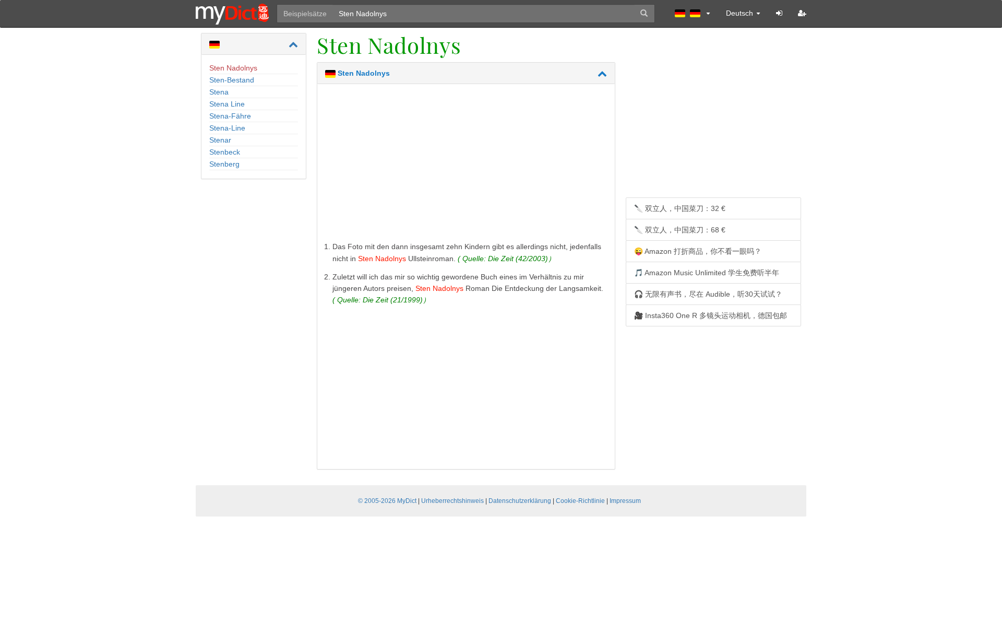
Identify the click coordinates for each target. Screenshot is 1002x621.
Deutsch (740, 13)
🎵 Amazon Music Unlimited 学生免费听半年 (706, 272)
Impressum (625, 501)
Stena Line (227, 104)
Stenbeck (224, 152)
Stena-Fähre (230, 116)
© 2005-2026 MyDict (387, 501)
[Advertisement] (466, 165)
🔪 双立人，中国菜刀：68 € (679, 230)
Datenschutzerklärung (519, 501)
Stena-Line (227, 128)
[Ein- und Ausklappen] (293, 44)
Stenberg (224, 164)
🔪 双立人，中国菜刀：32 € (679, 208)
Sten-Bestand (231, 80)
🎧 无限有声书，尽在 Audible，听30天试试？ (708, 294)
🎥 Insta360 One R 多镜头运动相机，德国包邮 (710, 315)
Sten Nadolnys (233, 68)
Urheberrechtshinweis (452, 501)
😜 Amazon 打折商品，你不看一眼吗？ (697, 251)
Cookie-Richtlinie (580, 501)
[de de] (692, 13)
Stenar (220, 140)
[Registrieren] (802, 13)
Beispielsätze (305, 13)
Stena (219, 92)
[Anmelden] (779, 13)
